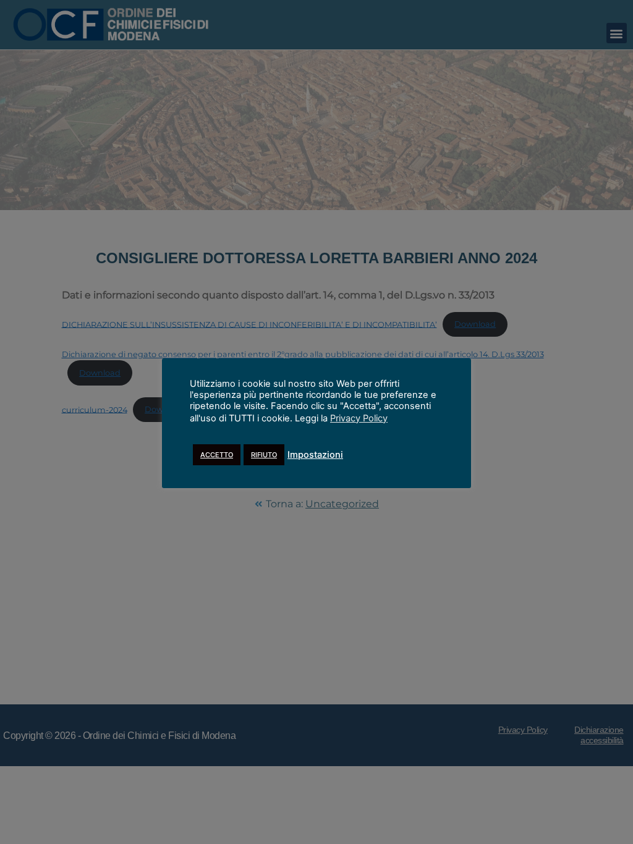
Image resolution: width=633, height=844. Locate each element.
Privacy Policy (359, 418)
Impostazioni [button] (315, 454)
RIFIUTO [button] (264, 454)
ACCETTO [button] (216, 454)
